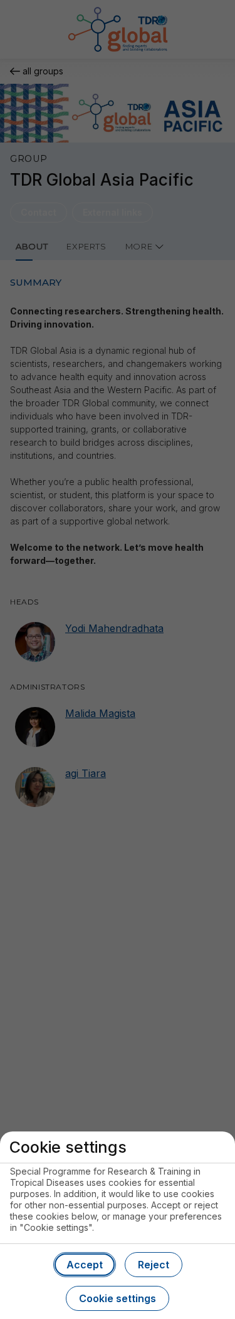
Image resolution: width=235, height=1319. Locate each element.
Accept (84, 1264)
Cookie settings (117, 1298)
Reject (153, 1264)
